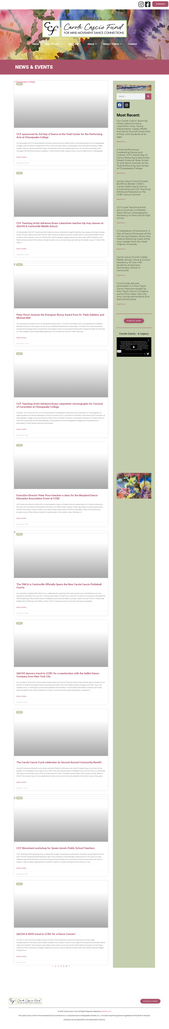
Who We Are (52, 43)
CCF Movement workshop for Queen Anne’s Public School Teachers (55, 848)
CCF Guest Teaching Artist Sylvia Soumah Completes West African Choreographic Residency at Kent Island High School (133, 212)
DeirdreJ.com (106, 1011)
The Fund (73, 43)
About (90, 43)
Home (35, 43)
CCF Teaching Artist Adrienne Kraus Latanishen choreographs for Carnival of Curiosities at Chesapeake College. (59, 405)
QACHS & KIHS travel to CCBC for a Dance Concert (45, 934)
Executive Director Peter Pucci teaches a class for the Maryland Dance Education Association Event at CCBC (57, 497)
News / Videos (111, 43)
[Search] (148, 96)
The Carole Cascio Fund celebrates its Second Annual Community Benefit (58, 762)
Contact (132, 43)
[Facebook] (120, 105)
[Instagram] (126, 105)
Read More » (21, 157)
